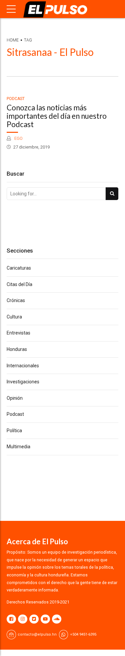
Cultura (14, 316)
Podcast (16, 98)
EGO (18, 138)
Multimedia (18, 446)
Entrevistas (18, 333)
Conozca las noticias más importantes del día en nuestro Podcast (57, 116)
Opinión (15, 398)
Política (14, 430)
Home (13, 40)
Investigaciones (23, 381)
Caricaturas (19, 268)
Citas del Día (19, 284)
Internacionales (23, 365)
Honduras (17, 349)
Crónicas (16, 300)
